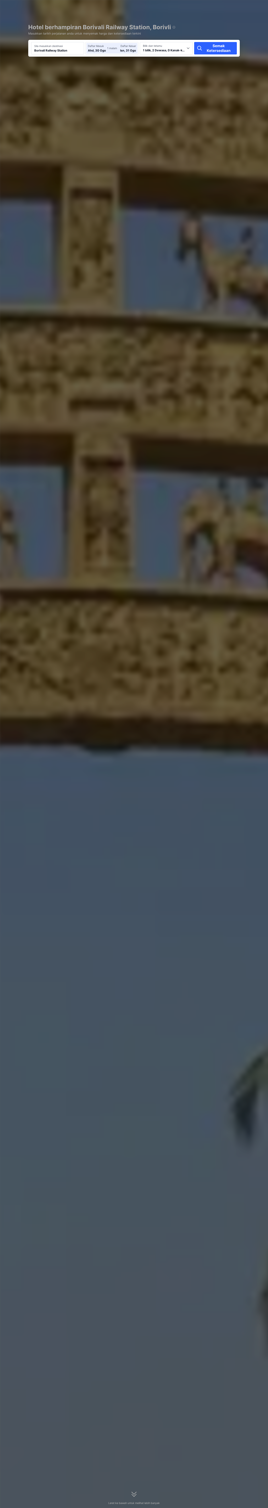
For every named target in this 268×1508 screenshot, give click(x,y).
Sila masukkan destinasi (48, 46)
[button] (235, 6)
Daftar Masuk (96, 46)
